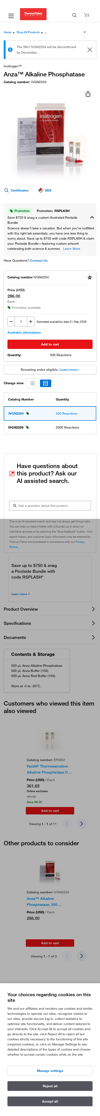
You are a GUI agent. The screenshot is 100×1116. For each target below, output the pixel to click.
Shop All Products (28, 32)
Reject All (50, 1086)
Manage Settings (50, 1071)
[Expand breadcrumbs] (84, 32)
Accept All (50, 1101)
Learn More (71, 249)
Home (7, 32)
